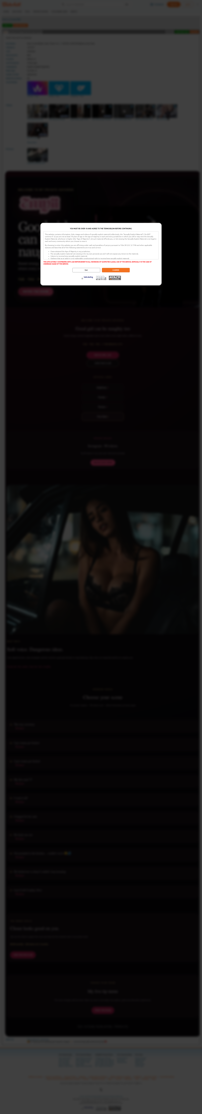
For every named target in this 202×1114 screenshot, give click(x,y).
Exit (86, 270)
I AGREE (115, 270)
